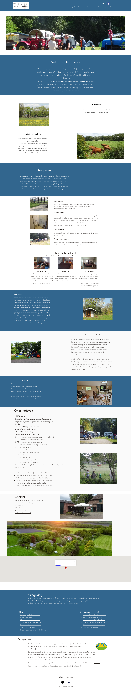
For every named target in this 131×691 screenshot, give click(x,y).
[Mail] (102, 3)
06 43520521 (22, 510)
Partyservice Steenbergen (90, 627)
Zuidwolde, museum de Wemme (30, 622)
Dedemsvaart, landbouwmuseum (30, 625)
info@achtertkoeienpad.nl (23, 513)
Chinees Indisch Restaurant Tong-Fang (94, 625)
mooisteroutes (32, 657)
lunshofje (97, 663)
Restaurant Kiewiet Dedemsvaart (92, 617)
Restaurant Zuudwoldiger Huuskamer (94, 620)
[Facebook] (108, 3)
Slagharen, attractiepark (27, 627)
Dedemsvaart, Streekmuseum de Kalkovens (33, 630)
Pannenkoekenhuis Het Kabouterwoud (94, 615)
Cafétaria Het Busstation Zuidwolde (94, 622)
